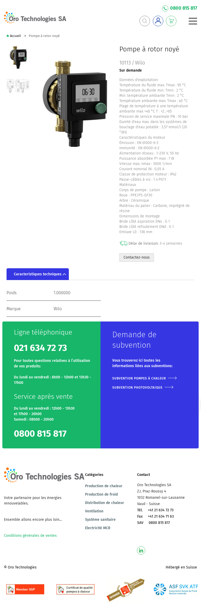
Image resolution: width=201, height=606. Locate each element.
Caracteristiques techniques (38, 274)
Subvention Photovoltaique (137, 387)
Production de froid (101, 494)
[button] (18, 86)
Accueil (15, 36)
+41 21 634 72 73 (161, 510)
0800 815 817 (183, 8)
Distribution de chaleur (104, 503)
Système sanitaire (100, 519)
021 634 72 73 (40, 347)
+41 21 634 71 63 (161, 516)
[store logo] (35, 17)
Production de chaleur (103, 486)
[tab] (38, 274)
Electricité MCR (97, 528)
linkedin (141, 550)
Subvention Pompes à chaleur (139, 378)
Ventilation (94, 511)
